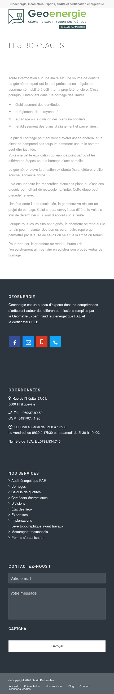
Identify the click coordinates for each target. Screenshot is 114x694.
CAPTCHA (17, 628)
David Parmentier (43, 680)
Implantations (21, 520)
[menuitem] (13, 686)
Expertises (19, 514)
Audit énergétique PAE (28, 480)
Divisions (18, 503)
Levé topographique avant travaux (37, 526)
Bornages (18, 486)
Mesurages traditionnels (29, 531)
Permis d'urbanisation (27, 537)
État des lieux (22, 509)
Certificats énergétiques (29, 497)
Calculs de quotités (26, 491)
